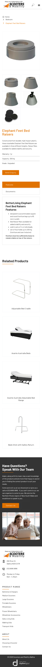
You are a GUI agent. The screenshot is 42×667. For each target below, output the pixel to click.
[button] (38, 3)
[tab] (21, 185)
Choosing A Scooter (9, 643)
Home (7, 17)
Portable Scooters (9, 603)
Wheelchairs (6, 607)
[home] (13, 4)
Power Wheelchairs (9, 611)
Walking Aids (7, 622)
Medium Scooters (8, 595)
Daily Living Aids (8, 619)
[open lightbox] (11, 83)
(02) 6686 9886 (12, 568)
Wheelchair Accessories (11, 615)
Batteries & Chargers (10, 592)
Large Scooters (8, 599)
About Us (5, 639)
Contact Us (10, 505)
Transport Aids (7, 626)
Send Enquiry (10, 172)
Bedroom (9, 19)
